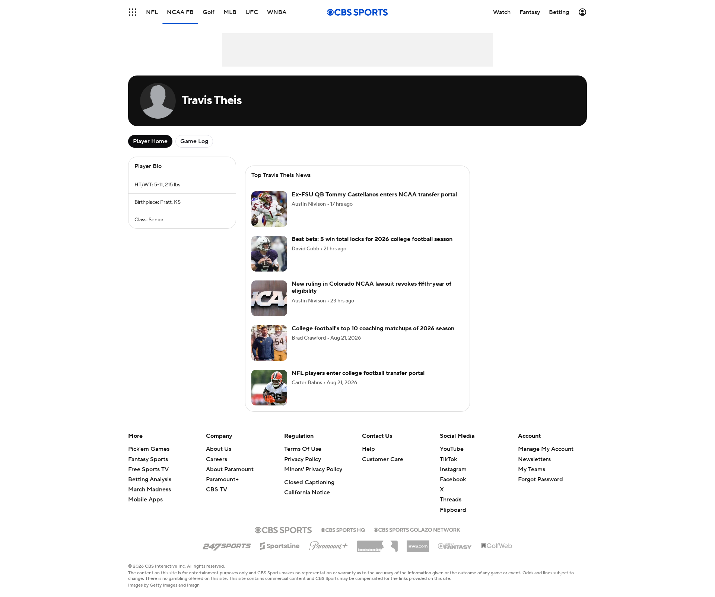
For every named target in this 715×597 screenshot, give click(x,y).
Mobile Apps (145, 499)
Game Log (194, 141)
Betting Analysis (149, 479)
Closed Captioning (309, 482)
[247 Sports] (227, 544)
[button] (133, 12)
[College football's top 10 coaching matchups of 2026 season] (269, 343)
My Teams (531, 469)
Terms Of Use (302, 449)
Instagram (453, 469)
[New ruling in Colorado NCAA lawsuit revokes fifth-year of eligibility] (269, 298)
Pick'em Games (148, 449)
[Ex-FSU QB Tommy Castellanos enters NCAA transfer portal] (269, 209)
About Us (218, 449)
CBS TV (216, 489)
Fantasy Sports (148, 459)
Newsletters (534, 459)
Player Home (150, 141)
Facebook (453, 479)
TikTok (448, 459)
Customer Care (382, 459)
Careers (216, 459)
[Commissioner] (377, 543)
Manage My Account (545, 449)
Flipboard (453, 510)
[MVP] (418, 543)
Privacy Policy (302, 459)
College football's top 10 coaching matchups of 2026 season (373, 328)
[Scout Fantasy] (455, 545)
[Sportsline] (280, 545)
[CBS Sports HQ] (343, 529)
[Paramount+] (328, 544)
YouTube (452, 449)
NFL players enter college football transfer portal (358, 373)
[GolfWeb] (496, 546)
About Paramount (230, 469)
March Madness (149, 489)
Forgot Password (540, 479)
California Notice (307, 492)
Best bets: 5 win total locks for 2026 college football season (372, 239)
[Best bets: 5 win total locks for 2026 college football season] (269, 254)
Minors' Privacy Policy (313, 469)
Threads (450, 499)
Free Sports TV (148, 469)
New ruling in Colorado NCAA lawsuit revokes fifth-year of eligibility (371, 287)
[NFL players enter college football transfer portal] (269, 387)
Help (368, 449)
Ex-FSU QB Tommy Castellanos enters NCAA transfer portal (374, 194)
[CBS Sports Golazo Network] (417, 529)
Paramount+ (222, 479)
